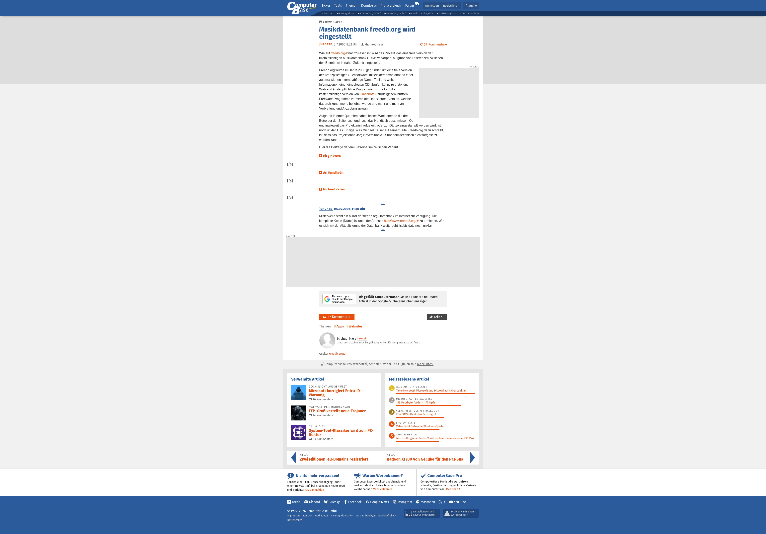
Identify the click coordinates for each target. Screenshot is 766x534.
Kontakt (307, 515)
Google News (379, 502)
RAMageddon (346, 13)
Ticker (326, 5)
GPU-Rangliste (447, 13)
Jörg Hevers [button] (332, 156)
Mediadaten (322, 515)
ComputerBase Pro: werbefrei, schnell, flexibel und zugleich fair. (378, 364)
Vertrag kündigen (366, 515)
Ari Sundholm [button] (333, 172)
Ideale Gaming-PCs (422, 13)
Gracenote (367, 94)
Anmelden (432, 5)
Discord (314, 502)
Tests (338, 5)
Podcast (329, 13)
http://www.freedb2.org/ (400, 220)
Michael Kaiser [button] (334, 189)
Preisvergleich (391, 5)
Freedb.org (336, 353)
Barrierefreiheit (387, 515)
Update (326, 44)
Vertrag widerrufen (342, 515)
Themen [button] (351, 5)
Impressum (293, 515)
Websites (355, 326)
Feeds (296, 502)
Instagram (404, 502)
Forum (409, 5)
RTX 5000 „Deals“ (370, 13)
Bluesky (334, 502)
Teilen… (439, 317)
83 (322, 439)
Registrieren (451, 5)
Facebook (355, 502)
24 (322, 415)
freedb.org (338, 53)
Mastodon (428, 502)
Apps (338, 22)
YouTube (460, 502)
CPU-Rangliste (470, 13)
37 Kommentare (338, 317)
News (329, 22)
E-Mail (362, 338)
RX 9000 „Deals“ (396, 13)
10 (322, 399)
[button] (471, 5)
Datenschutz (294, 519)
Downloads (369, 5)
